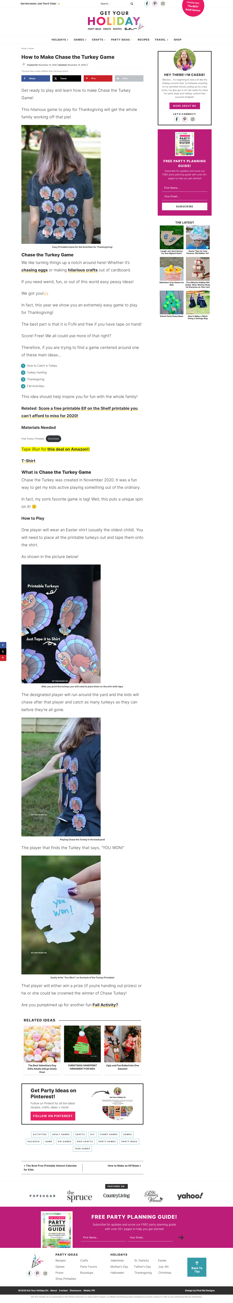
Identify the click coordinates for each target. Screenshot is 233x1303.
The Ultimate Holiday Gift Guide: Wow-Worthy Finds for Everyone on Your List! (197, 284)
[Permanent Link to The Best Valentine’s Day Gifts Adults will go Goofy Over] (42, 1060)
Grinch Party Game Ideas (171, 316)
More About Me (184, 105)
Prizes (59, 1272)
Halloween (117, 1272)
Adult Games (61, 1134)
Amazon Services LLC (78, 1297)
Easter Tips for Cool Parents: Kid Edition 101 (198, 252)
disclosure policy (60, 71)
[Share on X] (3, 651)
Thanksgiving (143, 1272)
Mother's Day (119, 1266)
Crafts (80, 1134)
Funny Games (109, 1134)
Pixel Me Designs (205, 1290)
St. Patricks (141, 1260)
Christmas (164, 1272)
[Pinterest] (155, 3)
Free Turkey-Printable (32, 438)
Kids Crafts (85, 1141)
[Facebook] (147, 3)
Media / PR (89, 1290)
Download (53, 438)
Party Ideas (129, 1141)
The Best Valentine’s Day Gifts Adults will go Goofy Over (42, 1069)
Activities (40, 1134)
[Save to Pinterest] (3, 658)
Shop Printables (65, 1278)
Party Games (107, 1141)
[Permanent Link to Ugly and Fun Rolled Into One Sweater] (122, 1060)
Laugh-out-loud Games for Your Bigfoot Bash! (172, 252)
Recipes (60, 1260)
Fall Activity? (105, 1004)
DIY (93, 1134)
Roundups (86, 1272)
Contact (63, 1290)
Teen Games (82, 1148)
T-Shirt (28, 460)
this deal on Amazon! (67, 449)
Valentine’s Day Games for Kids (171, 283)
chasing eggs (34, 270)
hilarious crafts (83, 270)
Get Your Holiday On (116, 20)
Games (127, 1134)
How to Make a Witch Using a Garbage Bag (198, 317)
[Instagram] (162, 3)
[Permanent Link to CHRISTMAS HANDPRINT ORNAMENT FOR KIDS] (82, 1060)
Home (48, 1141)
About (53, 1290)
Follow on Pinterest (53, 1116)
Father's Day (142, 1266)
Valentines (117, 1260)
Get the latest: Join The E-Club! (38, 3)
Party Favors (88, 1266)
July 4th (163, 1266)
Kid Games (64, 1141)
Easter (162, 1260)
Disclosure (75, 1290)
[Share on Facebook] (3, 645)
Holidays (34, 1141)
